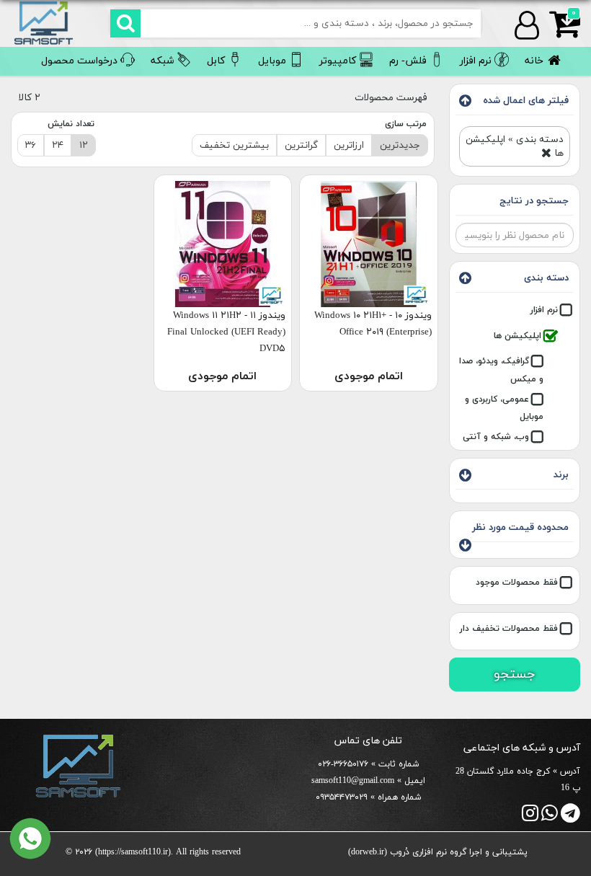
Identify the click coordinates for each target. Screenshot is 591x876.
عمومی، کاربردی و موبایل (504, 408)
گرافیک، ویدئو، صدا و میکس (501, 369)
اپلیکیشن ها (517, 336)
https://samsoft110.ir (133, 852)
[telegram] (570, 817)
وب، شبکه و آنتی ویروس (503, 445)
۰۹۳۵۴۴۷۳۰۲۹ (342, 797)
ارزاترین (349, 145)
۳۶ (30, 145)
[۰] (559, 33)
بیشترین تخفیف (234, 145)
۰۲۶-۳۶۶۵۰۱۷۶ (343, 764)
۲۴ (57, 145)
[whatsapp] (549, 817)
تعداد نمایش (71, 124)
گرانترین (301, 145)
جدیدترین (400, 145)
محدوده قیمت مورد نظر (520, 527)
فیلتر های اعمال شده (526, 100)
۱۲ (83, 145)
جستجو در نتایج (534, 201)
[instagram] (530, 817)
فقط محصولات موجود (517, 582)
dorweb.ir (367, 852)
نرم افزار (544, 310)
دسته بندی (546, 278)
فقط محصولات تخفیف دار (509, 628)
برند (561, 475)
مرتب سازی (405, 124)
